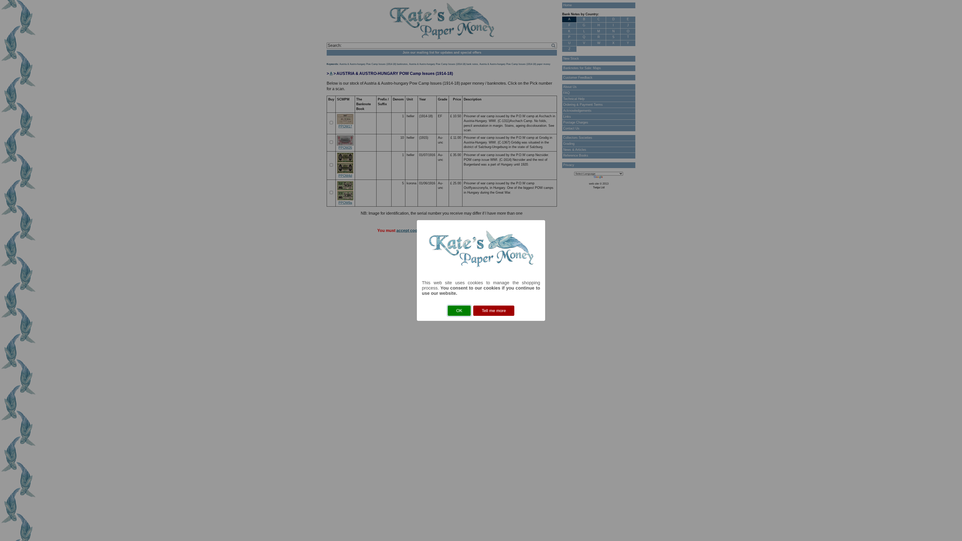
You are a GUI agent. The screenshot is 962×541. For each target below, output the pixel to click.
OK (459, 310)
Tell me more (494, 310)
